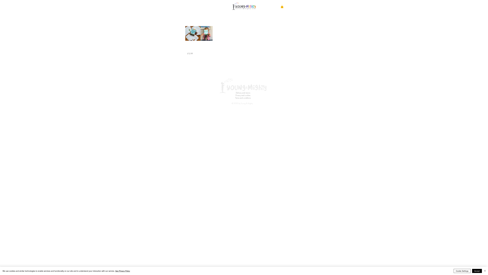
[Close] (484, 271)
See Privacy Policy (122, 271)
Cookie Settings (462, 271)
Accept (477, 271)
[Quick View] (199, 33)
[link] (282, 6)
